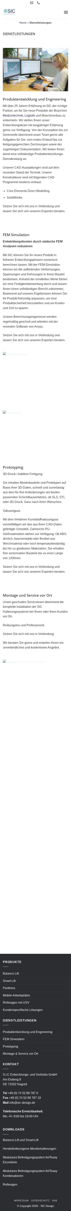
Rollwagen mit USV (16, 1002)
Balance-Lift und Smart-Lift (20, 1140)
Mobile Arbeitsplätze (16, 995)
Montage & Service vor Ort (20, 1053)
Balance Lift (11, 973)
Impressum (21, 1200)
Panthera (9, 988)
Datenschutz (40, 1200)
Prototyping (10, 1046)
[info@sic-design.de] (32, 2)
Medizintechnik (13, 115)
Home (23, 22)
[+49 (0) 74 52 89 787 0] (39, 2)
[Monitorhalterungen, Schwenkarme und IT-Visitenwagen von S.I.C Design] (22, 12)
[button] (66, 12)
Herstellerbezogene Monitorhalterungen (29, 1148)
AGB (54, 1200)
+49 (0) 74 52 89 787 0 (23, 1093)
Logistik (30, 115)
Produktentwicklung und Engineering (27, 1032)
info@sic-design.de (22, 1102)
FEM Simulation (13, 1039)
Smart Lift (9, 980)
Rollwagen (10, 1184)
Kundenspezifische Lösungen (23, 1009)
